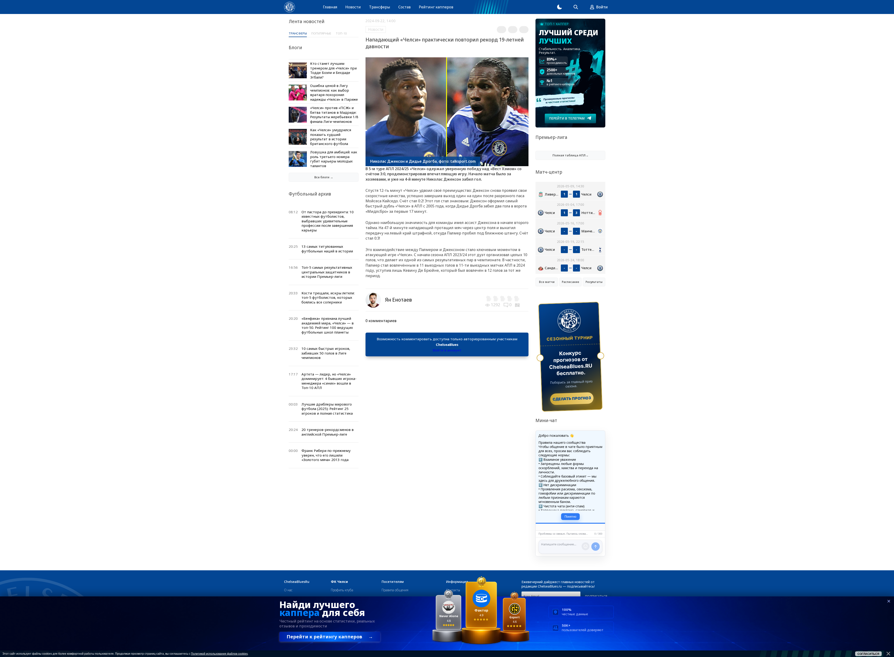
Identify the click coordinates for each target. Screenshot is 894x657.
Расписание (570, 282)
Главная (330, 7)
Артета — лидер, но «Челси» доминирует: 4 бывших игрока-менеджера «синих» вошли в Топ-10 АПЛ (328, 381)
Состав (404, 7)
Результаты (594, 282)
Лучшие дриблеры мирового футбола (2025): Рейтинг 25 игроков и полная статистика (327, 409)
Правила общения (395, 590)
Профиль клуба (342, 590)
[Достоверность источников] (518, 304)
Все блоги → (323, 177)
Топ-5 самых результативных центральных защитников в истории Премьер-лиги (326, 272)
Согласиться (868, 654)
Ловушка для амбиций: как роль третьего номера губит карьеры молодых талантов (333, 159)
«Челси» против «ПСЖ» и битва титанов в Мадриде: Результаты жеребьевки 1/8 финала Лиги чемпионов (334, 114)
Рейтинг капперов (436, 7)
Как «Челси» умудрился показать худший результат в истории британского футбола (330, 136)
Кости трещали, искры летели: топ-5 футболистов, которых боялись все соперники (328, 297)
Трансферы (379, 7)
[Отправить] (595, 546)
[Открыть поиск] (575, 7)
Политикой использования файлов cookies (219, 653)
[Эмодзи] (585, 546)
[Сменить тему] (559, 7)
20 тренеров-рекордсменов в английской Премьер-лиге (327, 432)
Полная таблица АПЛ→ (570, 155)
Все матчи (547, 282)
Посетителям (393, 582)
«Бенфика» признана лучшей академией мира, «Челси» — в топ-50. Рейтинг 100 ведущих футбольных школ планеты (327, 325)
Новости (353, 7)
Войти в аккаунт (447, 350)
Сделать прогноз (571, 399)
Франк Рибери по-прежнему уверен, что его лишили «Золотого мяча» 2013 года (326, 455)
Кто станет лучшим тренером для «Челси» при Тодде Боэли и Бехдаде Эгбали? (333, 70)
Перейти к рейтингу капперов (330, 636)
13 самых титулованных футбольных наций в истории (327, 248)
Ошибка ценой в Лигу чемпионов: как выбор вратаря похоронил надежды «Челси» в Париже (334, 92)
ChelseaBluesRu (296, 582)
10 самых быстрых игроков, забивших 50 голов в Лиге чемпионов (325, 353)
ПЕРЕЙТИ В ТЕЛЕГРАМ (567, 118)
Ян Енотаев (398, 299)
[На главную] (289, 7)
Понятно (570, 516)
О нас (288, 590)
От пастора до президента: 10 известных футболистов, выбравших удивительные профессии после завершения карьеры (327, 221)
